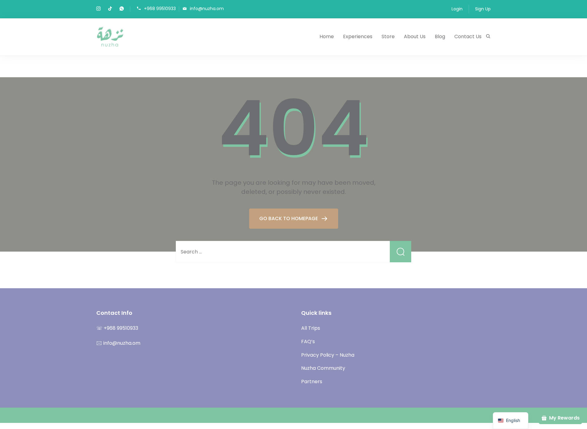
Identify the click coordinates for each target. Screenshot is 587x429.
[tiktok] (110, 9)
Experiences (357, 36)
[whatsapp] (122, 9)
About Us (415, 36)
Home (326, 36)
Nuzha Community (323, 368)
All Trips (310, 328)
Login (457, 9)
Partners (311, 381)
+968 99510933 (160, 8)
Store (388, 36)
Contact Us (468, 36)
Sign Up (483, 9)
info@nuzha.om (207, 8)
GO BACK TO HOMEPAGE (289, 218)
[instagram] (98, 9)
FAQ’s (308, 341)
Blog (440, 36)
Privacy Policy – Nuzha (327, 354)
